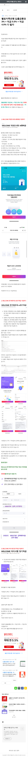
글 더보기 (14, 717)
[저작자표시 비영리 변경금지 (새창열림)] (25, 681)
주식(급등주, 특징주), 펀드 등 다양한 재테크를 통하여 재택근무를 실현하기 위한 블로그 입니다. (11, 733)
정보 (3, 15)
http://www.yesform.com (8, 659)
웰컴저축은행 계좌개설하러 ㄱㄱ (14, 653)
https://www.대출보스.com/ (9, 670)
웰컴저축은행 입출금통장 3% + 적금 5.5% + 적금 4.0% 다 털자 (13, 21)
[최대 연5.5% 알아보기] (14, 88)
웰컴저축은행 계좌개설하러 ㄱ (14, 91)
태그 (8, 10)
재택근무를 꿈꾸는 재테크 (14, 1)
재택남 (6, 15)
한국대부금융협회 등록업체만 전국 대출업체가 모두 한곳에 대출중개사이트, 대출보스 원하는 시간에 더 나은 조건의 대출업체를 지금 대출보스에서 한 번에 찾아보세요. (9, 675)
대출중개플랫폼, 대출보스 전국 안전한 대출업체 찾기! (9, 672)
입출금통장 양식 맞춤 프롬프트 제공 (9, 662)
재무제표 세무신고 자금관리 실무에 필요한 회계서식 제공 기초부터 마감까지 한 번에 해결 (9, 664)
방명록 (15, 10)
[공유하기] (8, 683)
